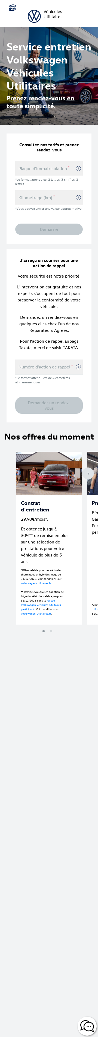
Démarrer (49, 229)
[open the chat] (87, 1026)
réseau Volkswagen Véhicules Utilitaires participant (41, 605)
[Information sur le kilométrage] (78, 198)
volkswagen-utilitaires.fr (36, 583)
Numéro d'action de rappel (46, 367)
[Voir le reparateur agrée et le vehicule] (13, 7)
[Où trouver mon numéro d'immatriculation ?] (78, 168)
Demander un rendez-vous (49, 405)
